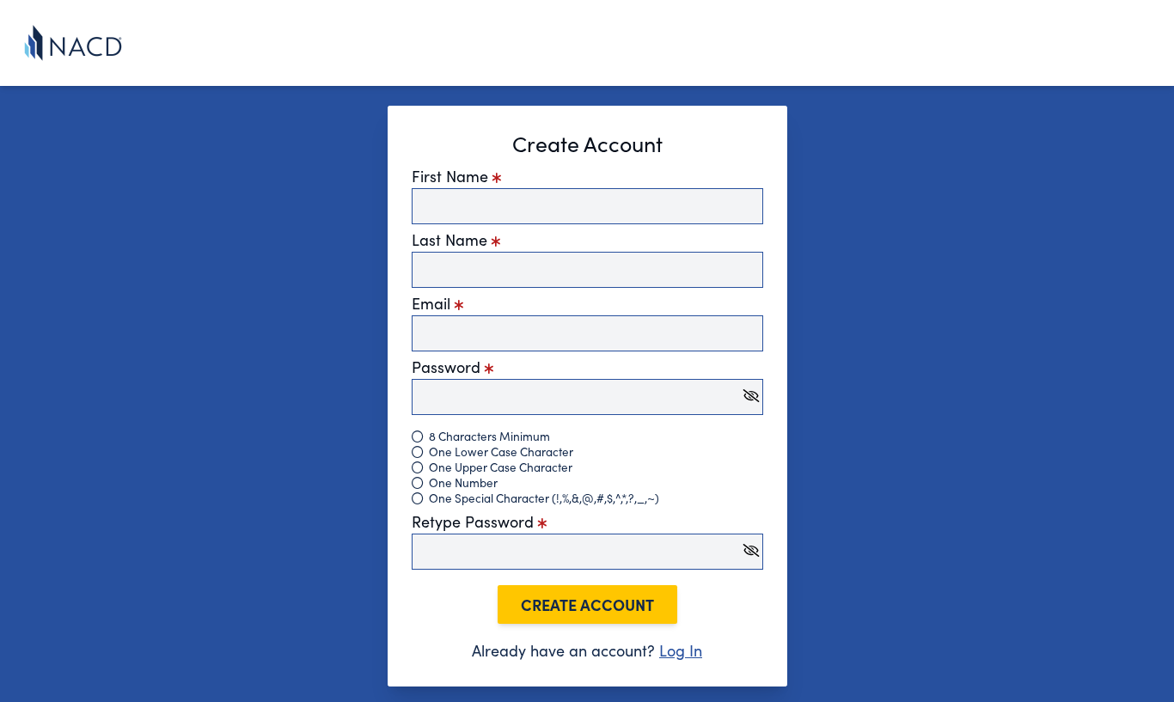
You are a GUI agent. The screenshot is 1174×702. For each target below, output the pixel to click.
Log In (680, 650)
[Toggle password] (751, 395)
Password (448, 367)
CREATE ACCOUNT (587, 604)
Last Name (452, 239)
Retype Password (475, 521)
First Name (452, 176)
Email (433, 303)
